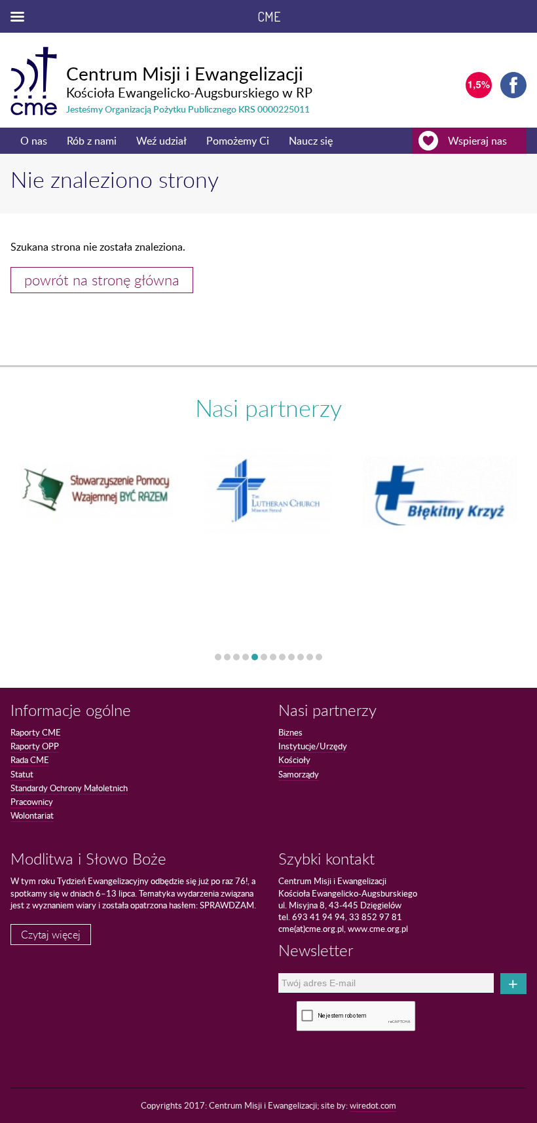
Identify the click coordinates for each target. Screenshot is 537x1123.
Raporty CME (35, 732)
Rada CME (29, 760)
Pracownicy (31, 802)
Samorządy (298, 774)
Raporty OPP (34, 746)
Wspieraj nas (477, 141)
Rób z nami (92, 141)
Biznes (290, 732)
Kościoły (294, 760)
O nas (33, 141)
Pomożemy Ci (237, 141)
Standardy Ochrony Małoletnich (69, 788)
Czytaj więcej (51, 934)
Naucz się (311, 141)
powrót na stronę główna (101, 279)
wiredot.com (373, 1105)
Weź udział (161, 141)
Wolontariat (32, 815)
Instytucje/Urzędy (312, 746)
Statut (21, 774)
